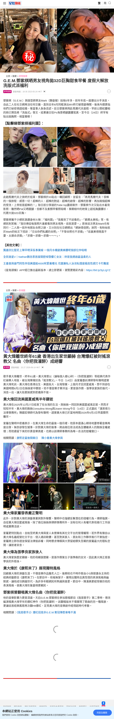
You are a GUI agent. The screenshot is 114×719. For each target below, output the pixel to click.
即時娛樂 (23, 76)
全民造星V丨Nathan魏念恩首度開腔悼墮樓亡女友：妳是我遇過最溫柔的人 (47, 256)
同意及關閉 (102, 712)
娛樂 (14, 76)
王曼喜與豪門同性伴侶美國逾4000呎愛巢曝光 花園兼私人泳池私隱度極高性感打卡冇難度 (56, 263)
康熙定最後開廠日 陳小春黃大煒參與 (40, 438)
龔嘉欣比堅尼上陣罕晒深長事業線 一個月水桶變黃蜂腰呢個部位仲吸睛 (45, 250)
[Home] (15, 3)
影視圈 (22, 290)
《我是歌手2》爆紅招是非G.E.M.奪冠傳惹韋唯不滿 (46, 612)
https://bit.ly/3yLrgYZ (98, 270)
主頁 (8, 76)
